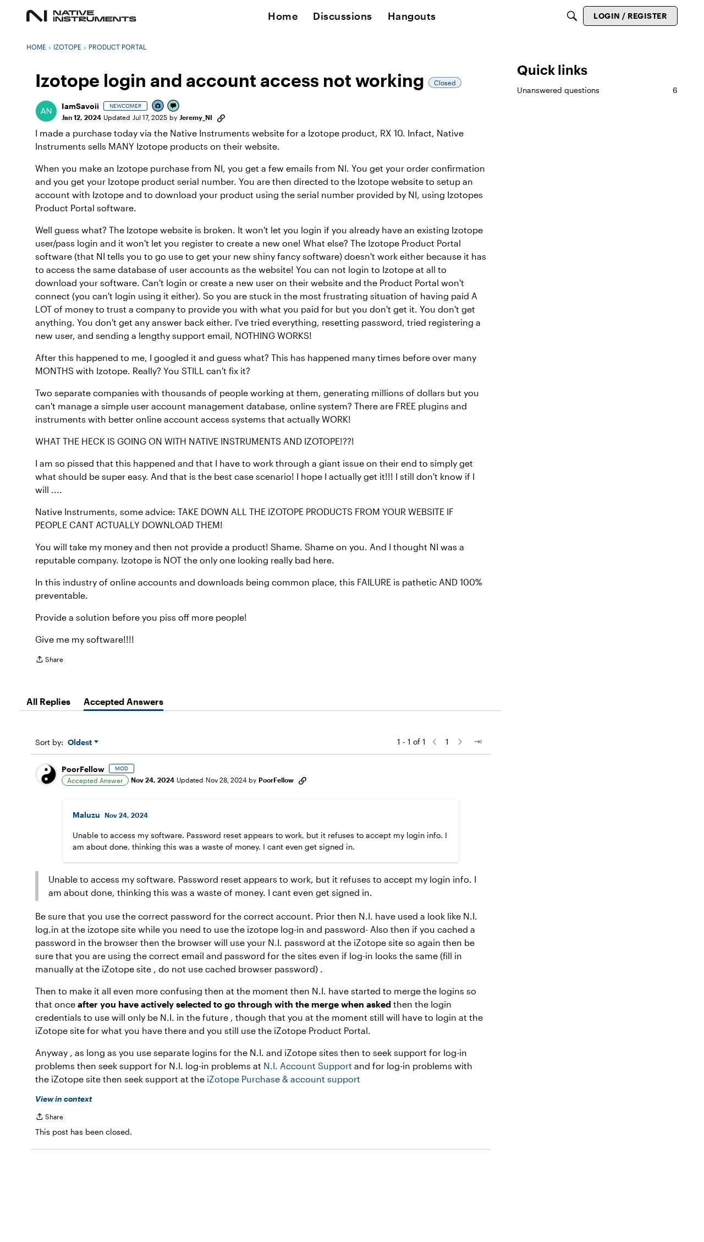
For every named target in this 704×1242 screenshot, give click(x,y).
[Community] (81, 16)
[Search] (572, 16)
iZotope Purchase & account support (283, 1079)
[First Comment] (173, 106)
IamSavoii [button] (80, 106)
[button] (46, 111)
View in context (63, 1098)
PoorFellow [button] (83, 769)
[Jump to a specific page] (477, 742)
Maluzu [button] (86, 814)
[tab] (48, 701)
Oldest (81, 742)
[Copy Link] (221, 117)
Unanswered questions (597, 90)
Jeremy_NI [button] (195, 117)
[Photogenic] (158, 106)
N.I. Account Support (307, 1065)
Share (49, 660)
